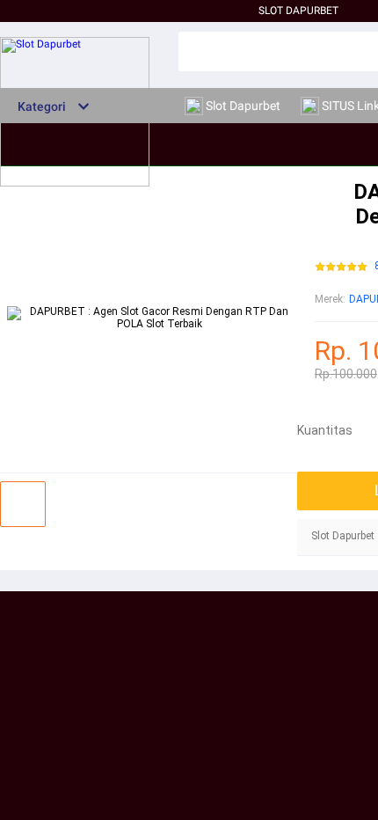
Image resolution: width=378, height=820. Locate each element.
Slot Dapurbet (298, 10)
